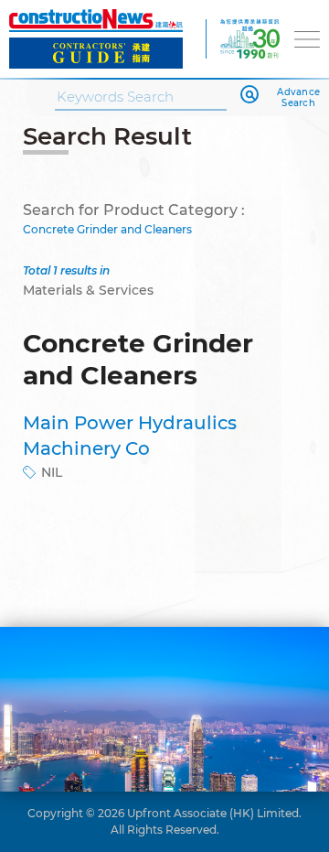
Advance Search (298, 98)
